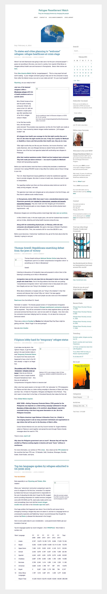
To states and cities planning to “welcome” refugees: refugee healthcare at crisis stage (37, 52)
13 (85, 70)
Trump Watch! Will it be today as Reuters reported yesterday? (82, 352)
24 (77, 76)
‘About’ (79, 181)
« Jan (74, 80)
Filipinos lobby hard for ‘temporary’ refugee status (41, 339)
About (36, 17)
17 (77, 73)
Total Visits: (76, 411)
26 (83, 76)
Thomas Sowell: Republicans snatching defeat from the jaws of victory (39, 249)
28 (88, 76)
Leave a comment (38, 57)
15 (91, 70)
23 (74, 76)
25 (80, 76)
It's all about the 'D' (78, 356)
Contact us (43, 17)
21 (88, 73)
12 (83, 70)
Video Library (68, 17)
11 (80, 70)
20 (85, 73)
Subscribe (79, 119)
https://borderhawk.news (79, 280)
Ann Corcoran (27, 57)
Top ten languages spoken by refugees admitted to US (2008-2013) (41, 467)
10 (77, 70)
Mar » (78, 80)
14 (88, 70)
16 (74, 73)
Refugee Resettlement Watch (53, 10)
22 (91, 73)
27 (85, 76)
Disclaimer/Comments (56, 17)
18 (80, 73)
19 (83, 73)
